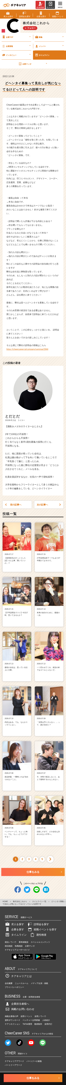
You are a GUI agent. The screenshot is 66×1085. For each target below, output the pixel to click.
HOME (5, 901)
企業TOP (18, 37)
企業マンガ (34, 63)
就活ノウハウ (10, 942)
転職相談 (19, 946)
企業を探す (17, 929)
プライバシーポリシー (14, 987)
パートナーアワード (13, 1065)
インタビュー (18, 54)
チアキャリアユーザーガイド (17, 950)
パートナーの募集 (34, 1061)
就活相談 (8, 946)
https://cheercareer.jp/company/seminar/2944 (27, 349)
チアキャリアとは (21, 976)
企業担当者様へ (20, 1003)
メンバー (51, 45)
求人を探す (17, 924)
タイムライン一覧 (39, 901)
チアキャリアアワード (14, 1061)
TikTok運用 (27, 1024)
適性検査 (41, 934)
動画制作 (38, 1024)
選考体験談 (23, 942)
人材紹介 (46, 1020)
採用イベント (26, 1016)
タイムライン (44, 55)
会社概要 (8, 983)
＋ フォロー (30, 28)
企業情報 (18, 45)
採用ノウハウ (40, 1016)
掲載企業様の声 (11, 1016)
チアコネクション (12, 1024)
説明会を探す (41, 924)
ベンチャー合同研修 (31, 1020)
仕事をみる (33, 872)
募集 (51, 37)
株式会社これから (20, 901)
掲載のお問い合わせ (22, 1009)
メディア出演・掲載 (39, 983)
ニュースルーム (21, 983)
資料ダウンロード (12, 1020)
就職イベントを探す (45, 929)
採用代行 (48, 1024)
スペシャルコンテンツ (40, 942)
